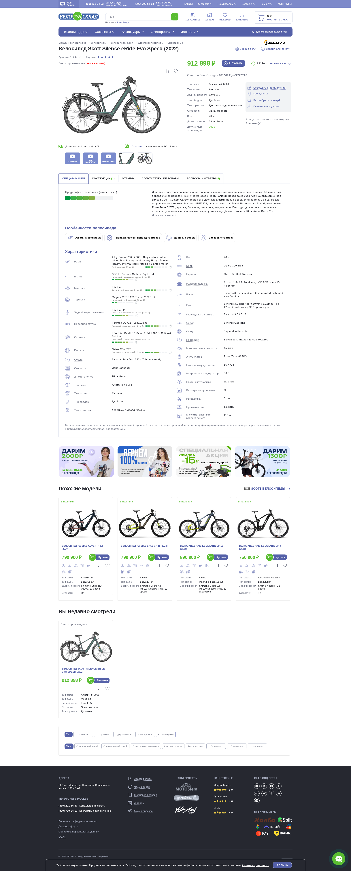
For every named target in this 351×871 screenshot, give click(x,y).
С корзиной (237, 746)
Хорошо (282, 865)
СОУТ (62, 836)
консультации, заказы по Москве (106, 4)
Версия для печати (278, 48)
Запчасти (188, 32)
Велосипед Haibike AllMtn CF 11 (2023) (201, 547)
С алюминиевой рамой (115, 746)
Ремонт (265, 4)
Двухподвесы (124, 734)
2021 (212, 126)
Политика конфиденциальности (77, 821)
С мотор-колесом (173, 746)
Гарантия (137, 146)
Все (264, 488)
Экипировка (160, 32)
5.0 (230, 789)
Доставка (247, 4)
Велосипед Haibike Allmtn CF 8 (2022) (260, 547)
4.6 (230, 801)
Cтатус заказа (192, 19)
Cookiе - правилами (255, 865)
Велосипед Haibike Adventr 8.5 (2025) (82, 547)
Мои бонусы (71, 3)
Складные (83, 734)
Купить (103, 557)
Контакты (285, 4)
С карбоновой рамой (87, 746)
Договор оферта (68, 826)
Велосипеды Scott (121, 42)
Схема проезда (143, 810)
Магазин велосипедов (72, 42)
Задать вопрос (143, 778)
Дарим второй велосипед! (271, 31)
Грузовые (104, 734)
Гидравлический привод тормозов (137, 237)
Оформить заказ (278, 20)
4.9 (230, 812)
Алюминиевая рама (88, 237)
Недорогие (257, 746)
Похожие (236, 63)
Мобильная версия (145, 794)
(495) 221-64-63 (68, 805)
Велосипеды (74, 32)
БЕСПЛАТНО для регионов (153, 4)
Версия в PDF (248, 48)
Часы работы (142, 786)
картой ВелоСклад (202, 75)
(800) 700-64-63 (68, 810)
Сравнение (242, 19)
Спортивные (175, 42)
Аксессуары (131, 32)
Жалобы (209, 19)
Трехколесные (195, 746)
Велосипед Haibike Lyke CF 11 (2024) (144, 545)
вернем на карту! (281, 63)
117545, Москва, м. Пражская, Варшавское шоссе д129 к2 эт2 (84, 787)
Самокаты (103, 32)
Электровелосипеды (150, 42)
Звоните (102, 680)
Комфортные (145, 734)
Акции (188, 4)
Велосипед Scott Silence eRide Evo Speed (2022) (83, 670)
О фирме (203, 4)
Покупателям (225, 4)
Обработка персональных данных (78, 831)
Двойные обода (184, 237)
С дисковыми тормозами (146, 746)
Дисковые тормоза (220, 237)
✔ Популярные (166, 734)
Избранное (225, 19)
